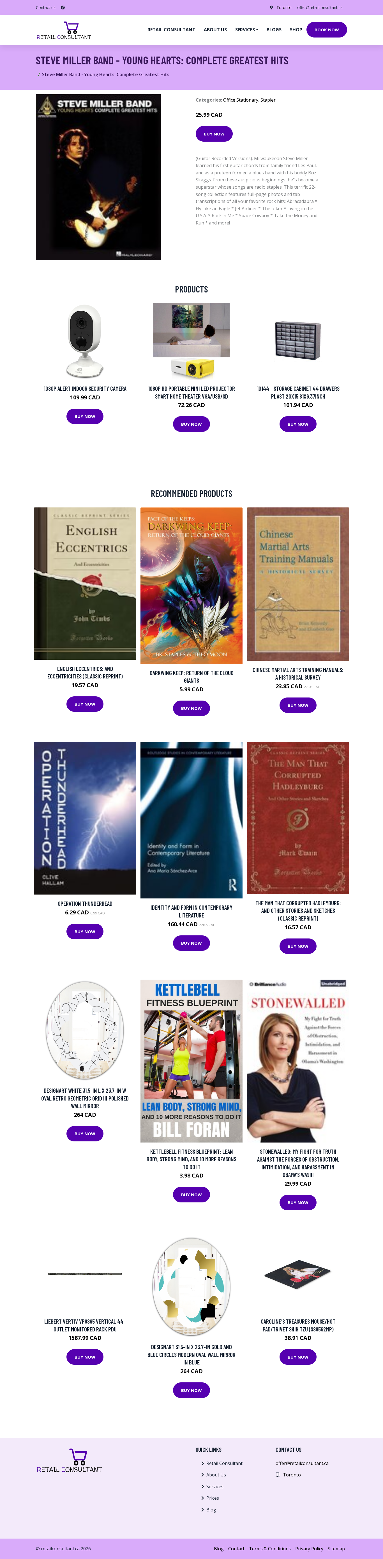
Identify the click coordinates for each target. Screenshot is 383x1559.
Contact (236, 1549)
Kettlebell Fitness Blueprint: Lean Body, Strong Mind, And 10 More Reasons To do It (191, 1159)
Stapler (268, 100)
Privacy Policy (309, 1549)
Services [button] (245, 30)
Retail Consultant (171, 30)
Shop (296, 30)
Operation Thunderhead (85, 903)
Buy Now (214, 134)
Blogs (274, 30)
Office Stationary (240, 100)
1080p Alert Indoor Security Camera (85, 388)
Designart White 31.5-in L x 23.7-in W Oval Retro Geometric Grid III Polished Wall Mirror (85, 1098)
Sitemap (336, 1549)
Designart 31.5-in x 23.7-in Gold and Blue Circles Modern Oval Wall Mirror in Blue (191, 1354)
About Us (216, 1475)
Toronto (284, 7)
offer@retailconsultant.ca (320, 7)
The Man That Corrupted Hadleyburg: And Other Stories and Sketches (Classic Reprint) (298, 910)
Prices (212, 1498)
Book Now (327, 29)
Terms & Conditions (270, 1549)
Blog (211, 1510)
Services (214, 1486)
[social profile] (63, 7)
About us (215, 30)
